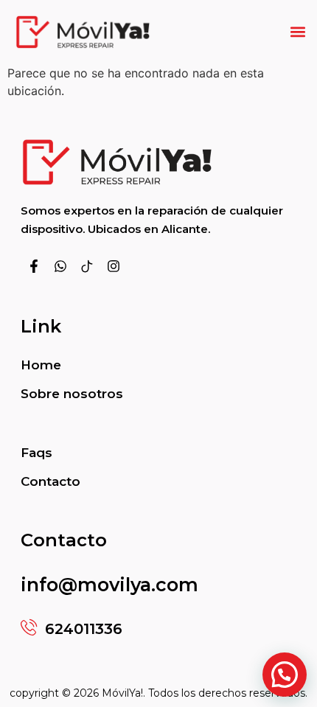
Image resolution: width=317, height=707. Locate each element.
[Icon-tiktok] (87, 266)
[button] (297, 32)
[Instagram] (113, 266)
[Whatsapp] (60, 266)
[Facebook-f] (34, 266)
